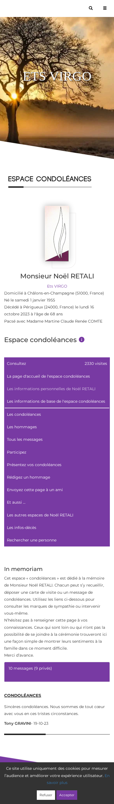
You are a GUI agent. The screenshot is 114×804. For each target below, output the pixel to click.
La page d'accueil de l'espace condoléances (48, 376)
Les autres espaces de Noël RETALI (40, 515)
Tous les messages (25, 439)
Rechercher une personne (31, 540)
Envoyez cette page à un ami (35, 489)
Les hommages (22, 426)
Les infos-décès (21, 527)
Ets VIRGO (57, 286)
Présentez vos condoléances (34, 464)
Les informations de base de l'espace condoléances (56, 401)
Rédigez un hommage (28, 477)
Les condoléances (24, 414)
